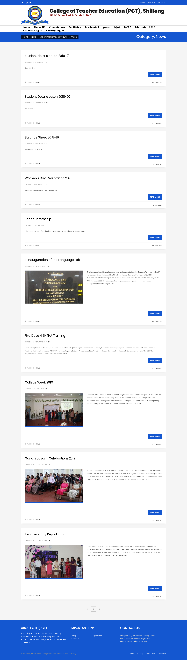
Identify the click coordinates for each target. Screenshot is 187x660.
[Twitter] (30, 2)
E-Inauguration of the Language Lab (52, 260)
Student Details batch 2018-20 (47, 97)
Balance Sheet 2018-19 (42, 137)
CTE (47, 62)
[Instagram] (27, 2)
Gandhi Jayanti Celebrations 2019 (50, 458)
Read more (155, 74)
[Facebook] (23, 2)
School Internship (38, 219)
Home (132, 654)
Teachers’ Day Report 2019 (44, 534)
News (38, 82)
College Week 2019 (39, 382)
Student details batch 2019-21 (47, 56)
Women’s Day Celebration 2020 (48, 178)
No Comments (157, 83)
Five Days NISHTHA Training (45, 336)
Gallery (142, 2)
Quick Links (151, 2)
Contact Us (161, 2)
